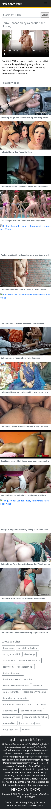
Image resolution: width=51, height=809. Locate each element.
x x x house (40, 704)
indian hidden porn (12, 673)
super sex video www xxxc (16, 685)
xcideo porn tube (11, 716)
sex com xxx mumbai (29, 660)
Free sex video (36, 805)
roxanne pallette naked (35, 716)
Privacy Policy (26, 802)
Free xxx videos (12, 3)
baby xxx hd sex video (31, 710)
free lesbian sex (25, 666)
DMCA (8, 802)
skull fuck (27, 729)
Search (45, 14)
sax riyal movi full (11, 654)
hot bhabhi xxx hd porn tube (17, 704)
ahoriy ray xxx (10, 710)
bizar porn (8, 648)
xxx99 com (8, 666)
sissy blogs (29, 654)
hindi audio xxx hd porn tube (17, 679)
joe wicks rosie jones (29, 723)
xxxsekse (37, 685)
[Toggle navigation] (45, 3)
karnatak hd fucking (28, 648)
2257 (15, 802)
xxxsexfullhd (9, 660)
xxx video (22, 805)
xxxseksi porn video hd (35, 691)
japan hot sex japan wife (15, 698)
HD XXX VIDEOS (25, 789)
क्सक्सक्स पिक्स (9, 723)
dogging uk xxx (10, 729)
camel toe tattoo (11, 691)
